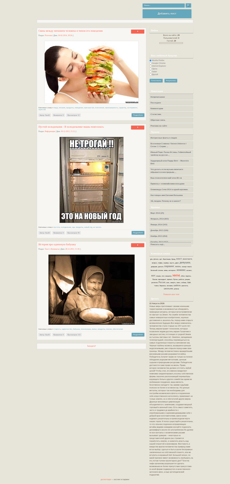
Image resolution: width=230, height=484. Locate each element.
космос (189, 270)
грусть (172, 263)
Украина (162, 285)
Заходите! (91, 346)
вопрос (154, 263)
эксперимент (132, 108)
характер (122, 108)
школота (184, 285)
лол (163, 276)
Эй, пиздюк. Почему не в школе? (166, 201)
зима (166, 270)
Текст (47, 249)
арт (160, 259)
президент (162, 279)
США (189, 282)
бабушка (76, 329)
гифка (160, 263)
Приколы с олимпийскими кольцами (167, 184)
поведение (79, 108)
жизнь (178, 266)
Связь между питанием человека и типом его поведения (70, 30)
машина (168, 276)
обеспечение (118, 329)
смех (178, 282)
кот (153, 275)
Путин (175, 279)
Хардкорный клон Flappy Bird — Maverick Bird (170, 162)
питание (62, 108)
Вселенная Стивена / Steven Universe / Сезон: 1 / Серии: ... (168, 145)
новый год (88, 227)
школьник (168, 288)
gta (151, 259)
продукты (70, 108)
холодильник (66, 227)
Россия (161, 282)
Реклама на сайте (159, 126)
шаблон (177, 285)
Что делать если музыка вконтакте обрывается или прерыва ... (167, 170)
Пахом (154, 279)
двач (177, 263)
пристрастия (89, 108)
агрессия (42, 109)
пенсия (109, 329)
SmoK (47, 115)
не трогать (97, 227)
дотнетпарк (106, 479)
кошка (158, 276)
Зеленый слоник (157, 270)
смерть (173, 282)
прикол (169, 279)
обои (183, 276)
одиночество (67, 329)
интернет (172, 270)
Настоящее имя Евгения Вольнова (167, 195)
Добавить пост (167, 13)
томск (156, 285)
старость (57, 329)
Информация (50, 131)
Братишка (167, 259)
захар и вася (186, 266)
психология (99, 108)
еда (73, 227)
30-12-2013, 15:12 (68, 131)
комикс (181, 270)
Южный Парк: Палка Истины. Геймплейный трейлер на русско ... (171, 153)
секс (167, 282)
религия (154, 282)
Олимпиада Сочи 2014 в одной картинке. (169, 189)
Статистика (156, 114)
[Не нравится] (135, 31)
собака (183, 282)
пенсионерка (86, 329)
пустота (57, 227)
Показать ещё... (157, 244)
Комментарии (157, 109)
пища (56, 108)
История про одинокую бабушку (57, 244)
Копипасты (55, 249)
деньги (160, 266)
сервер (166, 263)
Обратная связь (158, 120)
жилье (94, 329)
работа (181, 279)
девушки (154, 266)
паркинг (169, 266)
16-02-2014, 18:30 (65, 35)
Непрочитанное (158, 97)
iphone (155, 259)
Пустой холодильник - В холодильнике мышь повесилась (71, 126)
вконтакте (187, 259)
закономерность (111, 108)
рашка (187, 279)
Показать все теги (171, 294)
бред (173, 259)
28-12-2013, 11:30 (72, 249)
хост (179, 258)
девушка (185, 262)
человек (170, 285)
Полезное (48, 35)
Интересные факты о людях (164, 138)
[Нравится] (141, 31)
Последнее (156, 103)
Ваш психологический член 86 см (166, 178)
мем (176, 275)
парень (188, 276)
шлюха (176, 289)
